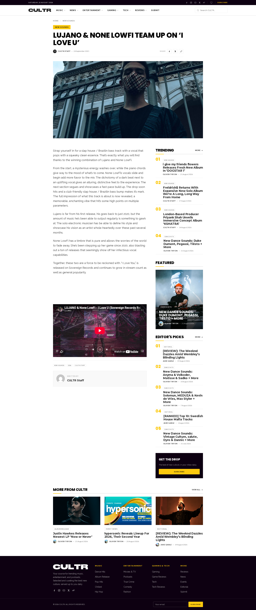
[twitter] (68, 590)
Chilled (98, 587)
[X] (200, 2)
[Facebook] (187, 2)
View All (197, 490)
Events (183, 582)
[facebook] (54, 590)
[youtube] (64, 590)
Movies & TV (130, 572)
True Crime (129, 582)
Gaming (111, 10)
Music (59, 10)
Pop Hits (99, 582)
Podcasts (128, 577)
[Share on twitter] (175, 51)
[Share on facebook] (169, 51)
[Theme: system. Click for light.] (211, 2)
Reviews (139, 10)
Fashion (127, 592)
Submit (155, 10)
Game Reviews (159, 577)
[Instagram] (191, 2)
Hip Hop (99, 592)
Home (56, 21)
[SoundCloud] (204, 2)
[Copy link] (181, 51)
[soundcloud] (73, 590)
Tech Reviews (158, 587)
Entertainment (92, 10)
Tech (125, 10)
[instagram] (59, 590)
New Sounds (69, 21)
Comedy (128, 587)
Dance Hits (100, 572)
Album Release (102, 577)
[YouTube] (195, 2)
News (73, 10)
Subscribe (222, 2)
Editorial (184, 587)
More (199, 150)
